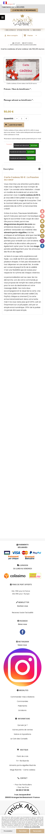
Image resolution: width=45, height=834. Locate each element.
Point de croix (22, 756)
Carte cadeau (29, 770)
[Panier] (42, 216)
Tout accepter (37, 831)
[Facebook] (42, 246)
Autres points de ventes (22, 729)
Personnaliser (8, 831)
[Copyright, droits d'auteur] (42, 236)
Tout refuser (23, 831)
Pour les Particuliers (23, 784)
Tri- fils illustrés (22, 761)
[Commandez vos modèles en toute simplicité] (42, 221)
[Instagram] (42, 241)
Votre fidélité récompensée (25, 10)
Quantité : (9, 118)
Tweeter (9, 144)
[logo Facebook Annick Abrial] (22, 632)
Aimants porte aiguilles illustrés (22, 765)
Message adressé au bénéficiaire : (19, 100)
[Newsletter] (42, 231)
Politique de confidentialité (32, 827)
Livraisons (22, 710)
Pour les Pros (23, 787)
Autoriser (34, 145)
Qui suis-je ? (22, 725)
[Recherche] (42, 226)
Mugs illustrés (15, 770)
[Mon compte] (42, 211)
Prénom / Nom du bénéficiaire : (18, 89)
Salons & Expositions (22, 734)
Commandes (22, 701)
